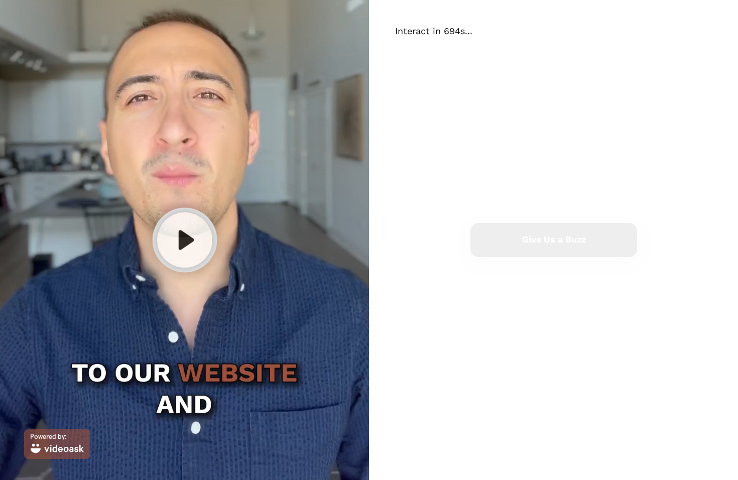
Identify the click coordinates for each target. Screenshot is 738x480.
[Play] (184, 240)
